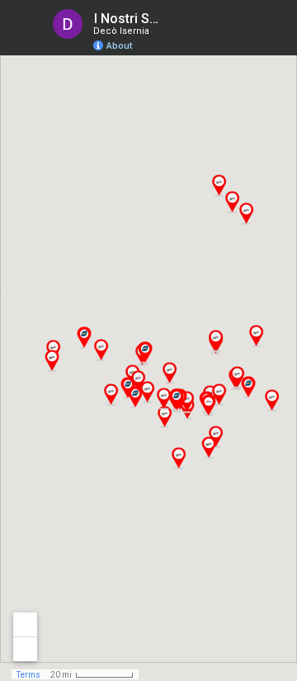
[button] (246, 213)
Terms (28, 674)
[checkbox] (177, 18)
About (119, 45)
